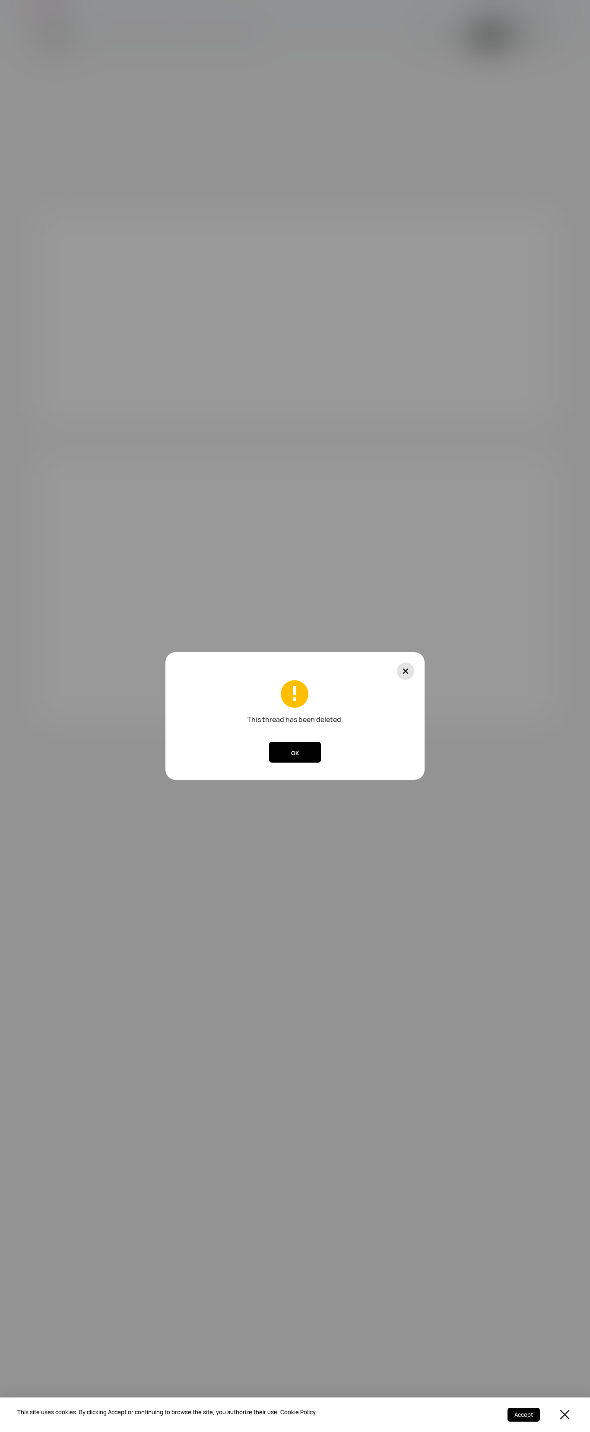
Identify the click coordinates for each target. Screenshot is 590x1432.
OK (295, 753)
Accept (523, 1415)
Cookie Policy (298, 1412)
